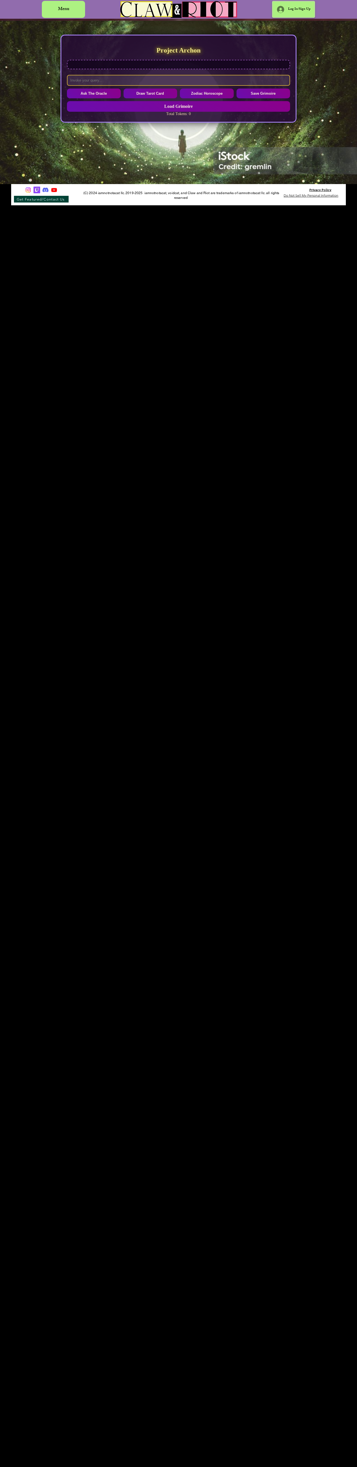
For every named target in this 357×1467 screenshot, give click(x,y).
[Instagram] (28, 190)
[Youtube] (54, 190)
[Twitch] (36, 190)
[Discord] (45, 190)
